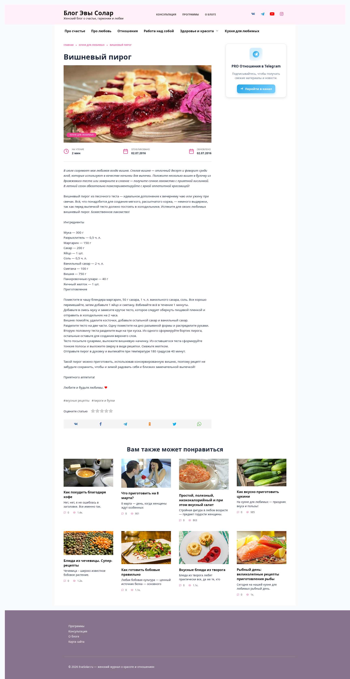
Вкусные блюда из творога (202, 569)
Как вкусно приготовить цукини (258, 494)
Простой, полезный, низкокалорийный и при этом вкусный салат (201, 500)
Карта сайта (76, 642)
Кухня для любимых (242, 31)
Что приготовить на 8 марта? (140, 495)
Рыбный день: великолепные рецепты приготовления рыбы (258, 574)
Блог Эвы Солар (88, 13)
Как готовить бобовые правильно (140, 571)
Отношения (127, 31)
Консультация (166, 14)
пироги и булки (104, 400)
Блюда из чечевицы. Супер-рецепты (88, 562)
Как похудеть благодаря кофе (85, 494)
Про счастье (75, 31)
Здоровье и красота (197, 31)
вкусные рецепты (78, 400)
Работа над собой (159, 31)
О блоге (210, 14)
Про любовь (101, 31)
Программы (190, 14)
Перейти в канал (258, 89)
